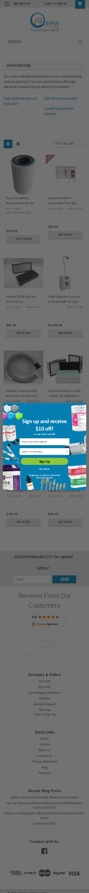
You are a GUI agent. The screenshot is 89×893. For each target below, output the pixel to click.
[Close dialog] (81, 407)
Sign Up (44, 461)
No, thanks (44, 468)
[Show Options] (67, 451)
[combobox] (44, 451)
